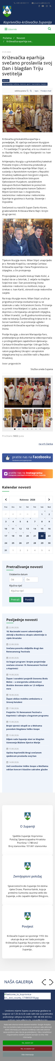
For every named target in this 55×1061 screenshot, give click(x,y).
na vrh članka (46, 443)
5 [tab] (31, 429)
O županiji (27, 826)
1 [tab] (14, 429)
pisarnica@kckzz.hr (42, 3)
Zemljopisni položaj (27, 876)
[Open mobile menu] (10, 29)
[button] (51, 982)
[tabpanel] (27, 418)
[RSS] (50, 6)
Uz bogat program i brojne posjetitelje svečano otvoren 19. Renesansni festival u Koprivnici (26, 665)
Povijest (27, 926)
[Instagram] (47, 6)
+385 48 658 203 (40, 1020)
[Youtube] (43, 6)
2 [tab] (19, 429)
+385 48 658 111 (22, 3)
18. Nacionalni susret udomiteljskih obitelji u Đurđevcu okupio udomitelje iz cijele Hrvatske (26, 634)
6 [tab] (36, 429)
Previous (4, 419)
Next (51, 419)
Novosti (6, 80)
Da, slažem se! (27, 1042)
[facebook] (39, 6)
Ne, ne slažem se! (27, 1048)
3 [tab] (23, 429)
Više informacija (27, 1054)
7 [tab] (40, 429)
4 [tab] (27, 429)
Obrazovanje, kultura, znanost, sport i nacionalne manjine (25, 84)
